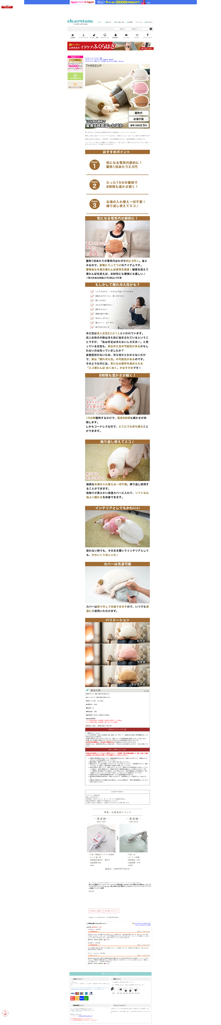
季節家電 (105, 59)
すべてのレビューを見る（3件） (142, 923)
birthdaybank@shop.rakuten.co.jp (86, 1016)
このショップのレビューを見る (143, 925)
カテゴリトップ (89, 58)
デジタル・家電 (98, 58)
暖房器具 (111, 59)
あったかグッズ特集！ (112, 61)
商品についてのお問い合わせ (97, 917)
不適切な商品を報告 (113, 917)
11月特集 (103, 61)
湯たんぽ (121, 61)
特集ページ (97, 61)
